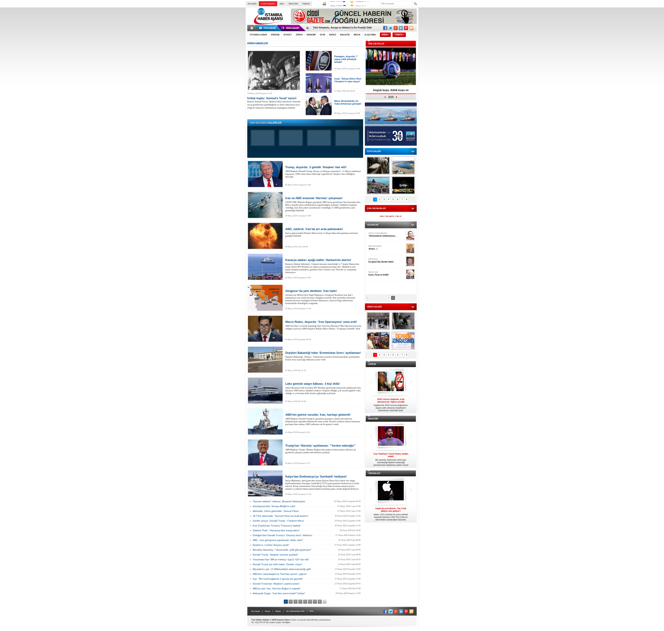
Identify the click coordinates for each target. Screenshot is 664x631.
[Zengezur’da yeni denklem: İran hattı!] (265, 297)
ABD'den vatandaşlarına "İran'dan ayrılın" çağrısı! (280, 574)
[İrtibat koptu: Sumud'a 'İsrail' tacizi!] (274, 70)
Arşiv (282, 4)
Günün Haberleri (268, 4)
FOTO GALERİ (374, 151)
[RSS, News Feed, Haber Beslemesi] (411, 28)
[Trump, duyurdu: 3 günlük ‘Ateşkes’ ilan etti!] (265, 174)
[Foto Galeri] (268, 28)
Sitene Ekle (293, 4)
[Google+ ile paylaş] (396, 28)
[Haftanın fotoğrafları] (403, 185)
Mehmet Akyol (375, 247)
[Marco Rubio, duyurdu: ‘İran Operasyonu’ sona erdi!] (265, 328)
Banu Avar (378, 273)
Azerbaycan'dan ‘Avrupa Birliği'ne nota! (274, 506)
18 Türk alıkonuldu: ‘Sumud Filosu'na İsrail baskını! (280, 516)
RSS (311, 611)
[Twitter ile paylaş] (390, 28)
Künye (267, 611)
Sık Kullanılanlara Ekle (295, 611)
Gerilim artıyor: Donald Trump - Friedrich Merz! (278, 520)
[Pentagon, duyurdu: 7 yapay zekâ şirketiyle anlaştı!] (318, 60)
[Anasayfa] (252, 28)
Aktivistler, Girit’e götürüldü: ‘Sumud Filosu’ (276, 511)
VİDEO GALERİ (374, 307)
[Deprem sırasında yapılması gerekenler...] (403, 341)
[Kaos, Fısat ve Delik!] (410, 274)
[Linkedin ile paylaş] (401, 28)
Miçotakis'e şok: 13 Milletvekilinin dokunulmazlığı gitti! (282, 569)
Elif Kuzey (381, 260)
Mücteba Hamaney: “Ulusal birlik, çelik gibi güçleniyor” (282, 549)
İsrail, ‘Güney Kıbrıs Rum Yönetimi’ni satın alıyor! (347, 80)
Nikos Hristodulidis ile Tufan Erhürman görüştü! (347, 102)
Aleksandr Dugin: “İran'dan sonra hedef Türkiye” (279, 593)
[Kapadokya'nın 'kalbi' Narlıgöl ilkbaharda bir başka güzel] (403, 166)
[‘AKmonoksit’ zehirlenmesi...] (410, 235)
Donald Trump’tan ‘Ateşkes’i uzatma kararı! (276, 583)
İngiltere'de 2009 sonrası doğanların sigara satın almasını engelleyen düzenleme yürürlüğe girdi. (391, 405)
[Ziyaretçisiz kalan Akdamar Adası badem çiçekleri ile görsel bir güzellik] (378, 185)
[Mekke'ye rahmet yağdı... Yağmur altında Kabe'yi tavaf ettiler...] (378, 321)
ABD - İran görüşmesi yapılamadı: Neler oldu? (278, 540)
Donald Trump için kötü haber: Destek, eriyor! (277, 564)
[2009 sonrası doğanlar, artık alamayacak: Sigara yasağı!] (390, 382)
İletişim (278, 611)
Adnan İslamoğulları (382, 234)
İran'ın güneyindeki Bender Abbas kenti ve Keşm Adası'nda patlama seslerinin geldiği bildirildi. (321, 232)
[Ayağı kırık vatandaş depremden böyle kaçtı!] (403, 321)
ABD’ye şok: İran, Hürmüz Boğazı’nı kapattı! (277, 588)
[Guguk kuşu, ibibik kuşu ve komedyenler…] (391, 66)
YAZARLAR (372, 225)
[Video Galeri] (290, 28)
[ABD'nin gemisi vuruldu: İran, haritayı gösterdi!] (265, 421)
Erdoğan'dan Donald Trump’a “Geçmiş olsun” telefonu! (282, 535)
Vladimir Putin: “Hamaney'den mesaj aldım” (276, 530)
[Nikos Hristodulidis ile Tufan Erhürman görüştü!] (318, 105)
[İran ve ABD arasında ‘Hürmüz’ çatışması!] (265, 205)
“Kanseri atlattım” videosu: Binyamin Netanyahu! (279, 501)
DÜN (382, 216)
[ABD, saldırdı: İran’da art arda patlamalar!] (265, 236)
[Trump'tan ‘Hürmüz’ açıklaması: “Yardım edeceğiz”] (265, 452)
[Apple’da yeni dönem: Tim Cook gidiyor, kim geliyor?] (390, 491)
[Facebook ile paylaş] (385, 28)
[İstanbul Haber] (268, 24)
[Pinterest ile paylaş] (406, 28)
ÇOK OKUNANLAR (376, 208)
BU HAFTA (390, 216)
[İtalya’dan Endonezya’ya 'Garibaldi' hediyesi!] (265, 483)
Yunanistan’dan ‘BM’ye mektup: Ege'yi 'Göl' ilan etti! (281, 559)
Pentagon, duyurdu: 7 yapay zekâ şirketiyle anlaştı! (345, 59)
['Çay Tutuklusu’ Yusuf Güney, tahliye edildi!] (390, 436)
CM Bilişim (286, 622)
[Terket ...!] (410, 248)
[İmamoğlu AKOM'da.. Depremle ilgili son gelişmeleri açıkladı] (378, 341)
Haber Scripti (275, 622)
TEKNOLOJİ (374, 473)
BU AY (399, 216)
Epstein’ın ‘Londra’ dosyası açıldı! (271, 545)
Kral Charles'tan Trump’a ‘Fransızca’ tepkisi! (277, 525)
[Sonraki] (324, 602)
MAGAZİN (373, 419)
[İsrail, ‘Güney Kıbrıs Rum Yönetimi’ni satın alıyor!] (318, 83)
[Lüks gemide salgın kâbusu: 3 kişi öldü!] (265, 390)
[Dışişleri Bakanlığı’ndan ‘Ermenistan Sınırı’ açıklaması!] (265, 359)
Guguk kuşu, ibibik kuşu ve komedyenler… (391, 91)
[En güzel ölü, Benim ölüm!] (410, 261)
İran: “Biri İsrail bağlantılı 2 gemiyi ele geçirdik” (278, 578)
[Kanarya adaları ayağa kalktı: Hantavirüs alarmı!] (265, 267)
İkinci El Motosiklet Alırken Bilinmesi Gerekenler (339, 27)
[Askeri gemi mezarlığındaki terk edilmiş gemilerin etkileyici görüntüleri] (378, 166)
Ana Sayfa (252, 4)
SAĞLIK (372, 364)
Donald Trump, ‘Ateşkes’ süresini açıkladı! (275, 554)
